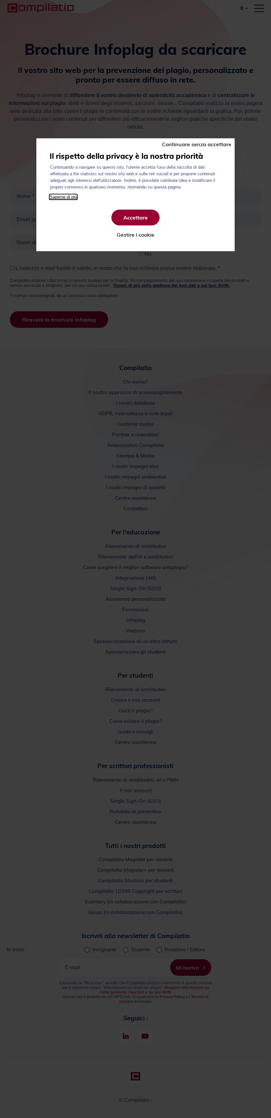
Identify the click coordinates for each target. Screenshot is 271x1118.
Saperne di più (63, 196)
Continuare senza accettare (196, 144)
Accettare (135, 217)
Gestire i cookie (135, 234)
